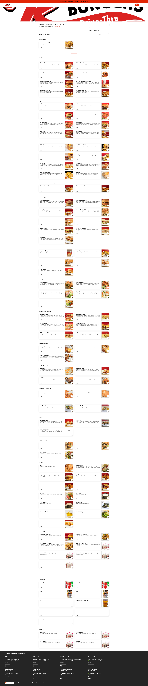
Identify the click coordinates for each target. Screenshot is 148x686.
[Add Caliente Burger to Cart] (108, 127)
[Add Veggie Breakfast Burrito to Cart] (72, 177)
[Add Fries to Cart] (72, 470)
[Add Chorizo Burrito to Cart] (108, 168)
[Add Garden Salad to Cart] (72, 306)
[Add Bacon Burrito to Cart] (72, 159)
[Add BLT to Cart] (108, 224)
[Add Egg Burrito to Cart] (108, 177)
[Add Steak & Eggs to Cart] (72, 383)
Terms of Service (18, 682)
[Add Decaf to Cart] (108, 596)
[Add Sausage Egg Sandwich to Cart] (108, 319)
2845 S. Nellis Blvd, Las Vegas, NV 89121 (96, 659)
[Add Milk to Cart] (72, 606)
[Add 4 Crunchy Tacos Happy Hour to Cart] (108, 539)
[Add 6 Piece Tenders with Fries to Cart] (108, 191)
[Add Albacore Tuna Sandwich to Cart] (108, 233)
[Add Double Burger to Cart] (108, 109)
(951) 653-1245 (63, 670)
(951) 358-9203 (36, 670)
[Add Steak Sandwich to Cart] (72, 242)
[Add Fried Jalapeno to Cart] (108, 507)
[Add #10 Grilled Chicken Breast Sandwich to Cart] (108, 86)
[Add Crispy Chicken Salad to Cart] (108, 287)
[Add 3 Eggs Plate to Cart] (72, 373)
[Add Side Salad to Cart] (72, 498)
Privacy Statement (26, 682)
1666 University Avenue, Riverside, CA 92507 (42, 659)
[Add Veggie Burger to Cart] (72, 136)
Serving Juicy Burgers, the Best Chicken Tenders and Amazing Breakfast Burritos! (74, 1)
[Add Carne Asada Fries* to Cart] (72, 457)
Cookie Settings (45, 682)
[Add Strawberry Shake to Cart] (72, 647)
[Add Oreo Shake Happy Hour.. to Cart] (72, 567)
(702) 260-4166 (91, 670)
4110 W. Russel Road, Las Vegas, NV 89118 (13, 671)
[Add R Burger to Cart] (72, 118)
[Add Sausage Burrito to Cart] (108, 159)
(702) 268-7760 (8, 670)
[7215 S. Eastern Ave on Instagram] (89, 678)
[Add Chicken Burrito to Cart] (108, 425)
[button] (41, 34)
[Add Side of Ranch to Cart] (108, 498)
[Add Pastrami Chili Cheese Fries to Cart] (108, 489)
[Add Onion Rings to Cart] (108, 480)
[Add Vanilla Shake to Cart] (72, 637)
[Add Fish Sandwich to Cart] (72, 224)
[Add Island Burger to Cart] (108, 118)
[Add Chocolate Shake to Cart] (108, 637)
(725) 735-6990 (91, 658)
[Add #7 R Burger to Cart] (72, 77)
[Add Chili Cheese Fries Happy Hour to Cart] (72, 47)
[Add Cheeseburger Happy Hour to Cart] (72, 539)
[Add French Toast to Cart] (72, 396)
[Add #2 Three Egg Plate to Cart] (72, 351)
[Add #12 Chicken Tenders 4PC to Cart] (108, 95)
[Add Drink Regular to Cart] (72, 587)
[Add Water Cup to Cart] (72, 624)
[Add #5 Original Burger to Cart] (72, 68)
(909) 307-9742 (8, 658)
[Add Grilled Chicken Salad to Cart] (72, 287)
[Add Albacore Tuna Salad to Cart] (108, 297)
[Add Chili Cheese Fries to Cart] (72, 480)
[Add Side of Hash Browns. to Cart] (72, 526)
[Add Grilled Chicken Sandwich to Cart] (72, 205)
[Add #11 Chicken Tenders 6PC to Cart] (72, 95)
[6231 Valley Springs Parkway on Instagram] (61, 678)
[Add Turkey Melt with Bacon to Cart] (72, 256)
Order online (7, 664)
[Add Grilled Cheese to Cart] (72, 274)
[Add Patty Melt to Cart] (72, 265)
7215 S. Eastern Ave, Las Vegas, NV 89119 (96, 671)
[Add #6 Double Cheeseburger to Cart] (108, 68)
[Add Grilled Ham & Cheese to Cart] (108, 265)
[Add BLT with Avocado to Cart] (72, 233)
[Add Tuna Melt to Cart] (108, 256)
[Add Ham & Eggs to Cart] (108, 383)
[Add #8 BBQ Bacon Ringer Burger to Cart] (108, 77)
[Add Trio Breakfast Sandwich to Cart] (72, 338)
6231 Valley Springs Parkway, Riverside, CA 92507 (70, 671)
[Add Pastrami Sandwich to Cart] (72, 215)
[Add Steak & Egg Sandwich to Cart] (108, 328)
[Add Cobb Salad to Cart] (72, 297)
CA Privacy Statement (36, 682)
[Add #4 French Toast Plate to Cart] (72, 360)
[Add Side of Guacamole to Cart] (108, 517)
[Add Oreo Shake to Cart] (108, 647)
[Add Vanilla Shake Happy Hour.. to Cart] (108, 548)
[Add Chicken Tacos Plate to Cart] (108, 448)
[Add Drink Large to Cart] (108, 587)
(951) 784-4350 (36, 658)
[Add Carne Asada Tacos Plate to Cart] (72, 448)
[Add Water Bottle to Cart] (108, 615)
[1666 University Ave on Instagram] (33, 666)
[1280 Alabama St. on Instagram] (5, 666)
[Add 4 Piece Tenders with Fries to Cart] (72, 191)
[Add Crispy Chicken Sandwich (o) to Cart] (108, 205)
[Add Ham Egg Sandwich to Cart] (72, 328)
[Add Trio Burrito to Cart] (72, 150)
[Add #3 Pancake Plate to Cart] (108, 351)
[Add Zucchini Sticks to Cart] (72, 489)
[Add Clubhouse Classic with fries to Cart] (108, 215)
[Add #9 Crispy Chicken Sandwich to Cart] (72, 86)
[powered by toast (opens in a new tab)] (9, 683)
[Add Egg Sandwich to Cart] (108, 338)
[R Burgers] (7, 4)
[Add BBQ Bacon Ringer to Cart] (72, 127)
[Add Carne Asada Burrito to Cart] (72, 425)
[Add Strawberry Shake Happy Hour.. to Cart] (108, 558)
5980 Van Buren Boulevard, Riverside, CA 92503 (42, 671)
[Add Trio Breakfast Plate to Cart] (108, 373)
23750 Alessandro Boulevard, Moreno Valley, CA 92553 (71, 659)
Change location (58, 26)
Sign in (141, 4)
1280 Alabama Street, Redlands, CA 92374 (13, 659)
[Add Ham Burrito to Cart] (72, 168)
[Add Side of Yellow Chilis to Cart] (72, 517)
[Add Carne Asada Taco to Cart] (72, 411)
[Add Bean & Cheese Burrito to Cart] (72, 435)
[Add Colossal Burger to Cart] (108, 136)
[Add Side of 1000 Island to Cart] (72, 507)
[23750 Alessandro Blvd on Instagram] (61, 666)
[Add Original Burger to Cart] (72, 109)
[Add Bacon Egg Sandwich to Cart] (72, 319)
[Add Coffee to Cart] (72, 596)
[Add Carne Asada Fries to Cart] (108, 470)
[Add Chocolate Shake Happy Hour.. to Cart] (72, 558)
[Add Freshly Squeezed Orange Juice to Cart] (108, 606)
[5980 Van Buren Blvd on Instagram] (33, 678)
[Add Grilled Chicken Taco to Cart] (108, 411)
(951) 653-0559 (63, 658)
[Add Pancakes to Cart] (108, 396)
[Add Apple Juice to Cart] (72, 615)
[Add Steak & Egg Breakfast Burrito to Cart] (108, 150)
